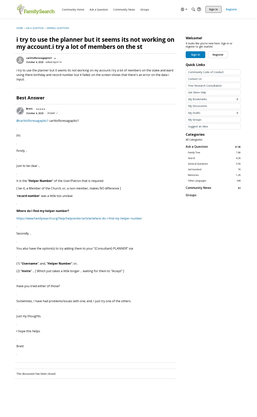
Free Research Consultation (205, 85)
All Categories (194, 139)
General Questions (214, 164)
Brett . (30, 108)
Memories (214, 175)
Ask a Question (213, 147)
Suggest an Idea (198, 126)
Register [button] (218, 54)
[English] (36, 9)
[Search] (193, 9)
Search (214, 158)
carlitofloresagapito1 (39, 58)
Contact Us (195, 79)
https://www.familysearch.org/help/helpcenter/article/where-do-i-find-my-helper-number (79, 218)
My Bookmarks (213, 99)
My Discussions (197, 106)
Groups (191, 195)
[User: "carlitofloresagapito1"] (20, 60)
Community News (213, 188)
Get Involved (214, 169)
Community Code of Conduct (206, 72)
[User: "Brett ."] (20, 111)
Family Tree (214, 152)
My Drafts (213, 113)
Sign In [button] (195, 54)
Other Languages (214, 180)
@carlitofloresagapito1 (32, 121)
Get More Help (197, 92)
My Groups (194, 119)
